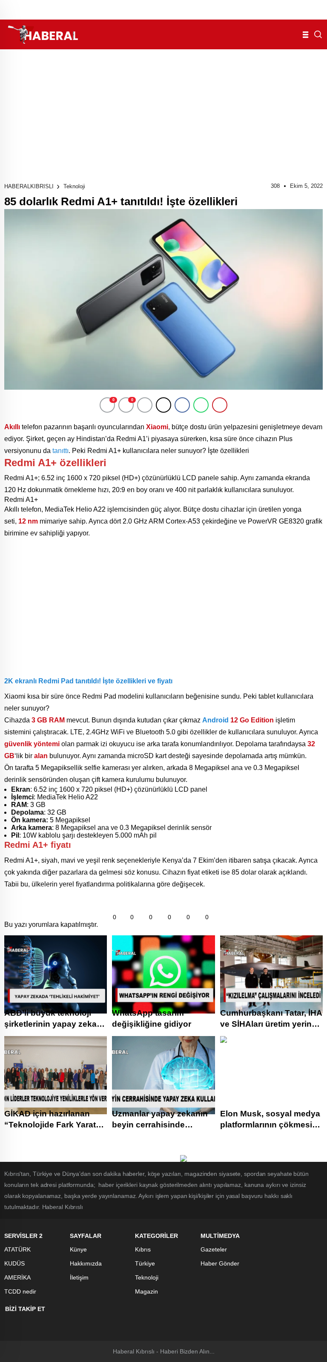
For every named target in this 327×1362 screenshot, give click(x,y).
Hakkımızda (86, 1263)
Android (215, 720)
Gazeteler (214, 1249)
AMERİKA (17, 1277)
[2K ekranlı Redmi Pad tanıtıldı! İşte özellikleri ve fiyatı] (63, 663)
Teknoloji (74, 186)
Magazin (146, 1291)
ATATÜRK (17, 1249)
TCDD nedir (20, 1291)
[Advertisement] (163, 113)
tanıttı (60, 450)
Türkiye (145, 1263)
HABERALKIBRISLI (29, 186)
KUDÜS (14, 1263)
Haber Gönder (220, 1263)
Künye (78, 1249)
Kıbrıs (143, 1249)
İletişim (79, 1277)
